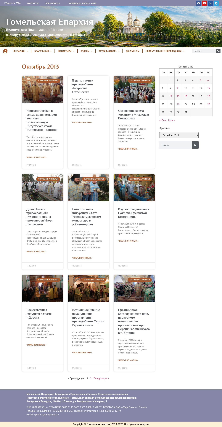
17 (186, 96)
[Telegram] (216, 3)
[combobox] (175, 145)
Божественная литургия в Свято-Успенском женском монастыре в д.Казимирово (86, 216)
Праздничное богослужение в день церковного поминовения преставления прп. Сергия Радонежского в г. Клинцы (134, 321)
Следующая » (101, 378)
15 (170, 96)
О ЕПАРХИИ (19, 51)
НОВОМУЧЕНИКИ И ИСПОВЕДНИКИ (164, 51)
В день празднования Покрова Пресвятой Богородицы (133, 212)
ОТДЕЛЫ (85, 51)
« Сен (162, 120)
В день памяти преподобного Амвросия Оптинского (82, 86)
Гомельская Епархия (49, 21)
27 (208, 104)
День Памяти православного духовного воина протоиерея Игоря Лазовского (39, 216)
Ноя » (171, 120)
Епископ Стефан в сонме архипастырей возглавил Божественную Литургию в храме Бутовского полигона (41, 120)
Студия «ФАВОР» (108, 51)
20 (208, 96)
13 (208, 88)
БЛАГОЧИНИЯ (41, 51)
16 (178, 96)
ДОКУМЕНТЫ (132, 51)
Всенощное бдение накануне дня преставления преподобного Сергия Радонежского (88, 317)
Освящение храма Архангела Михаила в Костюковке (133, 114)
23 (178, 104)
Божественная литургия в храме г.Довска (39, 313)
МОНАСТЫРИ (64, 51)
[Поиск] (218, 51)
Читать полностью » (36, 157)
